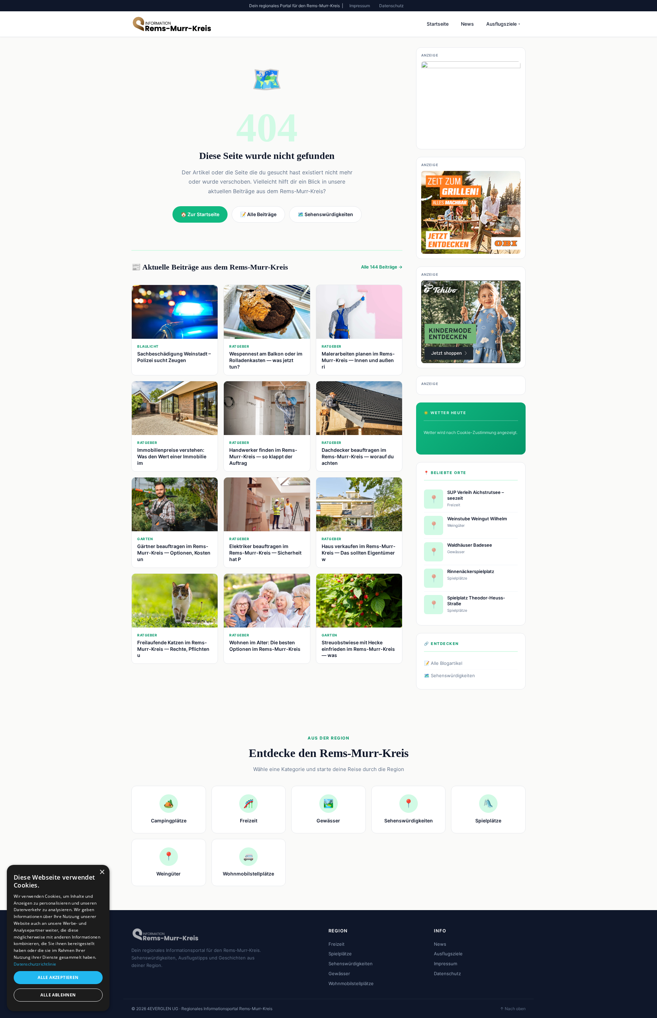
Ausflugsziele (503, 24)
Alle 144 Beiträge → (381, 267)
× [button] (101, 872)
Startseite (438, 24)
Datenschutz (391, 5)
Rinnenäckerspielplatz (470, 571)
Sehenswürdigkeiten (350, 963)
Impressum (359, 5)
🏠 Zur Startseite (200, 214)
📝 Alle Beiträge (258, 214)
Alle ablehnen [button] (58, 995)
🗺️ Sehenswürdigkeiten (449, 675)
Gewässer (339, 973)
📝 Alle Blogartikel (443, 663)
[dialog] (58, 938)
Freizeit (336, 944)
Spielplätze (340, 953)
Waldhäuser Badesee (469, 545)
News (467, 24)
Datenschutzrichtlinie (35, 964)
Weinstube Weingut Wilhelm (477, 518)
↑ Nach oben (513, 1008)
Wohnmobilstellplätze (351, 983)
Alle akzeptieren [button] (58, 977)
